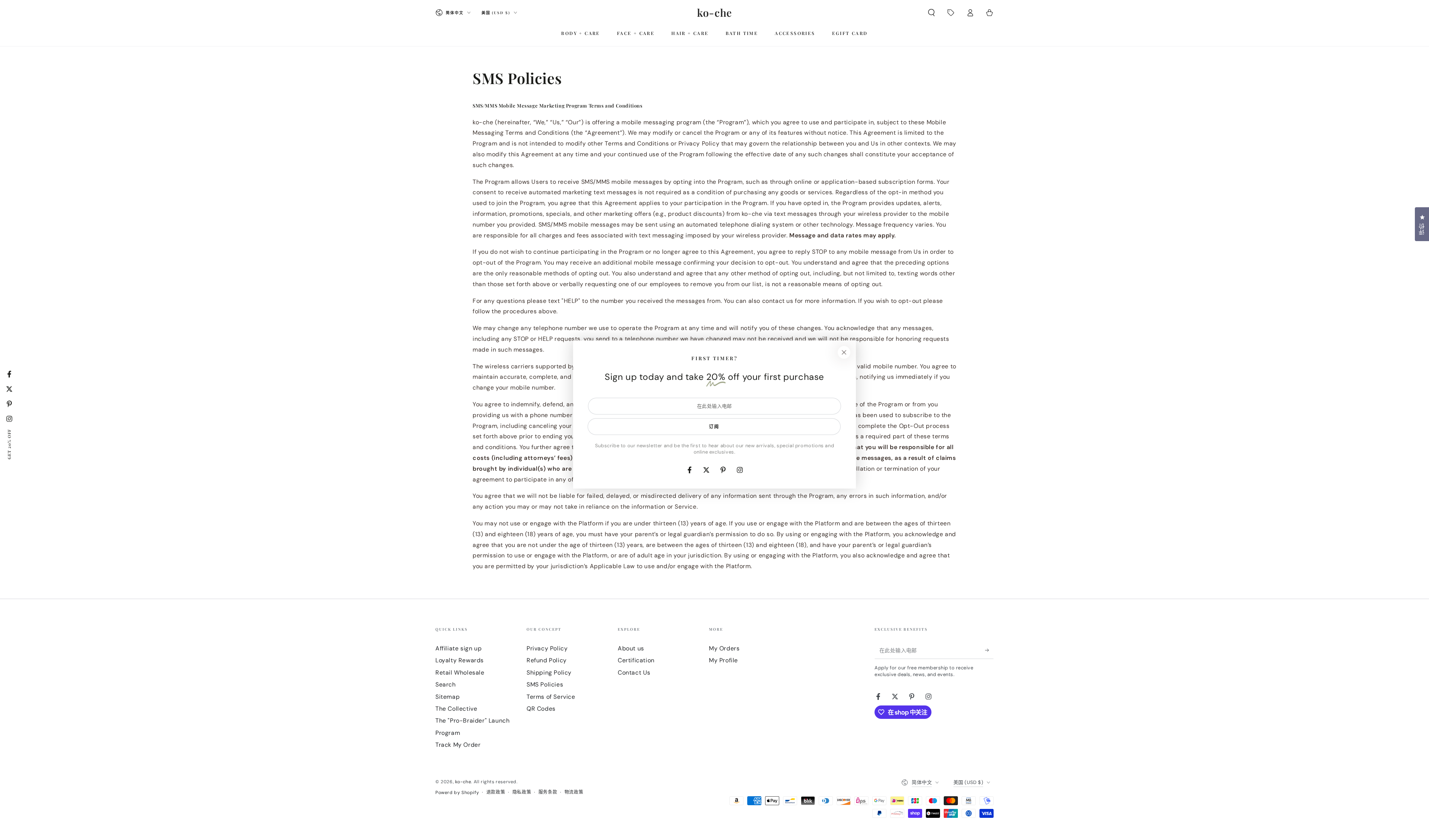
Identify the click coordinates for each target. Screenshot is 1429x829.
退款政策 (495, 792)
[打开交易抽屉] (950, 12)
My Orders (724, 648)
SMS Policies (545, 684)
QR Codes (541, 709)
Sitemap (447, 697)
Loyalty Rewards (459, 660)
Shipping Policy (549, 672)
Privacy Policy (547, 648)
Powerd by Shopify (457, 793)
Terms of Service (551, 697)
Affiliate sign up (458, 648)
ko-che (463, 782)
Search (445, 684)
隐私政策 (521, 792)
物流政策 (574, 792)
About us (631, 648)
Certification (636, 660)
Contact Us (634, 672)
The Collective (456, 709)
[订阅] (989, 650)
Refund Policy (547, 660)
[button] (931, 12)
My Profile (723, 660)
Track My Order (457, 745)
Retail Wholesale (460, 672)
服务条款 (547, 792)
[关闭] (844, 352)
